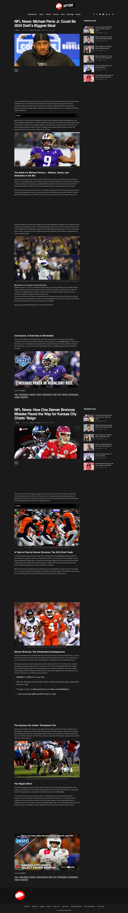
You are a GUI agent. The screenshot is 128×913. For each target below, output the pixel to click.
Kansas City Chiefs (42, 877)
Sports (41, 14)
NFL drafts (60, 792)
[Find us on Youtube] (103, 14)
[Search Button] (113, 14)
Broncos (60, 556)
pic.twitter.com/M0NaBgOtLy (58, 689)
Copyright (42, 906)
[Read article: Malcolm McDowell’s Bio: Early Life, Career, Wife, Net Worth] (89, 59)
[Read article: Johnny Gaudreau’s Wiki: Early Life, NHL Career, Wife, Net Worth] (89, 29)
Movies (48, 14)
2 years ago (25, 30)
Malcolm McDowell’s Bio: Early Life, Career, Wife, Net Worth (103, 57)
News (31, 30)
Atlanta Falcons (24, 394)
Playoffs (17, 397)
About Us (49, 906)
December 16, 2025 (101, 32)
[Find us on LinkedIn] (109, 14)
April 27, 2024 (50, 694)
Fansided (22, 390)
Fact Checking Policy (76, 906)
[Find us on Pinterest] (106, 14)
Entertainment (32, 14)
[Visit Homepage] (64, 6)
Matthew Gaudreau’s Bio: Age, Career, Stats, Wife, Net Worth (103, 37)
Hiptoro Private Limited (65, 910)
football (39, 394)
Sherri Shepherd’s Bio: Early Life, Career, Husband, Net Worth (104, 76)
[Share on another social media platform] (16, 70)
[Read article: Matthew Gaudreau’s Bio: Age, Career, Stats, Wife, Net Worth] (89, 39)
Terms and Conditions (89, 906)
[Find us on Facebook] (94, 14)
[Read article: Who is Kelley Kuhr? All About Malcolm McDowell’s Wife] (89, 49)
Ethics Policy (65, 906)
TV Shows (56, 14)
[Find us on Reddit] (100, 14)
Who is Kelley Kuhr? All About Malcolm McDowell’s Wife (103, 47)
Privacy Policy (100, 906)
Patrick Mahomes (73, 877)
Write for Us (57, 906)
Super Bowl (24, 397)
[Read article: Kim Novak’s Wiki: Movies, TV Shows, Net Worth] (89, 68)
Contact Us (27, 906)
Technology (70, 14)
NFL (35, 30)
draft (74, 668)
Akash (17, 30)
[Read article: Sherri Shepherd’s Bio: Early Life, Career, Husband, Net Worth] (89, 78)
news (55, 394)
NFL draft (65, 394)
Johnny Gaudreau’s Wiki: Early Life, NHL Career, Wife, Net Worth (103, 28)
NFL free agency (73, 394)
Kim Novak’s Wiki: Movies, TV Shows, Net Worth (103, 66)
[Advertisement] (47, 86)
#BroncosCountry (40, 689)
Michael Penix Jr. (64, 342)
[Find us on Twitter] (97, 14)
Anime (63, 14)
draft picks (32, 394)
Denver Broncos (24, 877)
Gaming (78, 14)
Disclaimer (34, 906)
